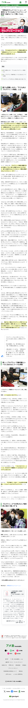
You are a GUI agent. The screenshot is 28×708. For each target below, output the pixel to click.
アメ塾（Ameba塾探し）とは (16, 659)
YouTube (19, 653)
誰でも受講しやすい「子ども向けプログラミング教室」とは (14, 71)
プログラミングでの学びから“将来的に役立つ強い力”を (14, 79)
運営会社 (21, 671)
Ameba (8, 691)
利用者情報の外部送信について (10, 671)
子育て (11, 653)
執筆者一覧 (4, 665)
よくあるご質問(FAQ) (17, 674)
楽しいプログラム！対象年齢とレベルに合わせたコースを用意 (14, 75)
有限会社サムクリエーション (14, 585)
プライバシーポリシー (13, 668)
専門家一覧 (11, 665)
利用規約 (24, 665)
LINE (13, 650)
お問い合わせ (8, 674)
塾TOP (2, 7)
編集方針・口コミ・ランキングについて (14, 662)
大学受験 (20, 650)
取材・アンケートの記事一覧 (10, 7)
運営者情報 (18, 665)
